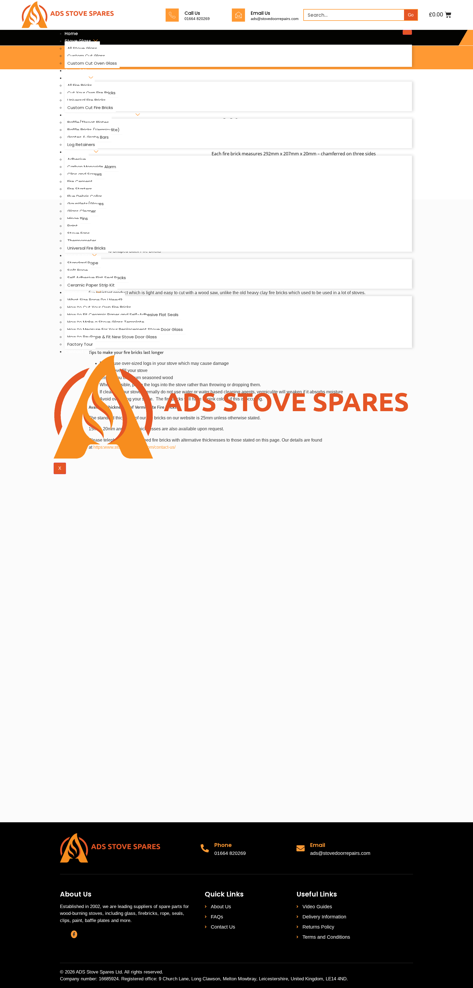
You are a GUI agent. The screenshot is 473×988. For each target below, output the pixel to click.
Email (317, 845)
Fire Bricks (75, 78)
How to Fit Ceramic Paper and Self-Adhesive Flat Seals (122, 314)
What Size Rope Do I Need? (94, 300)
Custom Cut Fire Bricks (90, 107)
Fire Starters (79, 189)
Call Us (192, 13)
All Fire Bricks (79, 85)
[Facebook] (74, 934)
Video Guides (79, 292)
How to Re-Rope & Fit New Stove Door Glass (112, 337)
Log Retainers (81, 144)
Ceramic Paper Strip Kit (91, 285)
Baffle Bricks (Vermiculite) (93, 130)
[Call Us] (172, 15)
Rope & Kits (77, 255)
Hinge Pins (77, 218)
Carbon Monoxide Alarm (91, 167)
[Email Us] (238, 15)
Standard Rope (82, 263)
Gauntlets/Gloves (85, 204)
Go (411, 15)
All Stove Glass (82, 48)
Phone (223, 845)
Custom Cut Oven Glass (92, 63)
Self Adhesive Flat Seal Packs (96, 277)
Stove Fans (78, 233)
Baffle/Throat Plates (88, 122)
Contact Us (77, 351)
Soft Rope (77, 270)
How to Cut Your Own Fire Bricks (99, 307)
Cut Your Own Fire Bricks (91, 93)
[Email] (300, 848)
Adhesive (76, 159)
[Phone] (205, 848)
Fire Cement (80, 181)
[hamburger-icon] (407, 32)
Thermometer (81, 241)
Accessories (78, 152)
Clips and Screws (84, 174)
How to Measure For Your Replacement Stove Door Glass (125, 329)
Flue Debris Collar (84, 196)
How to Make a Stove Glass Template (105, 322)
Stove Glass (78, 41)
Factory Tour (80, 344)
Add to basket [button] (130, 641)
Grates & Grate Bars (88, 137)
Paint (72, 226)
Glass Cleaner (81, 211)
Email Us (260, 13)
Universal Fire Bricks (86, 100)
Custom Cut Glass (86, 56)
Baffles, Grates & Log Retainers (99, 115)
